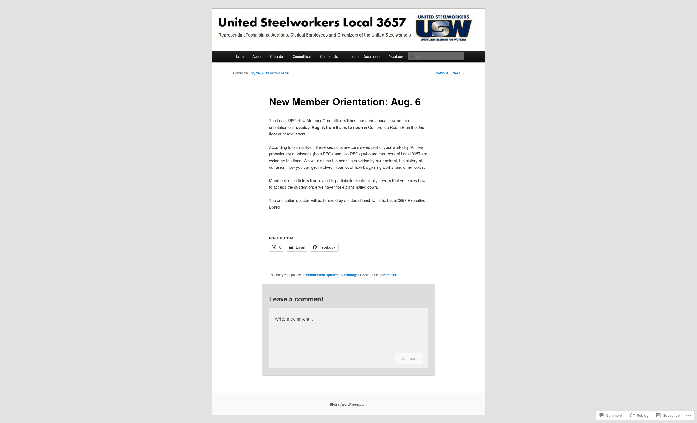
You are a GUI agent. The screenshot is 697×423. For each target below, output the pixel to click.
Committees (302, 56)
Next (458, 73)
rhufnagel (281, 73)
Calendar (277, 56)
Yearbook (396, 56)
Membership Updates (322, 274)
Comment (409, 358)
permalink (389, 274)
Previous (439, 73)
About (257, 56)
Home (239, 56)
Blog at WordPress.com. (348, 404)
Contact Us (329, 56)
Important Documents (364, 56)
